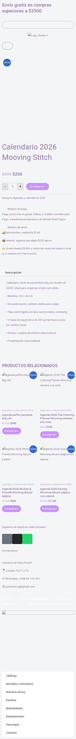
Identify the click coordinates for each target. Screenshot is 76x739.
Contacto (11, 732)
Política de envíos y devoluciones (50, 603)
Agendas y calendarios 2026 (29, 198)
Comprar (37, 186)
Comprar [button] (49, 434)
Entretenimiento (15, 716)
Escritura (11, 700)
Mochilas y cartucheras (19, 683)
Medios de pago (17, 208)
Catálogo (11, 675)
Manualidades (14, 708)
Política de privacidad (34, 598)
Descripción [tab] (13, 272)
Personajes (12, 724)
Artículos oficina (15, 692)
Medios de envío (17, 227)
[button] (38, 208)
